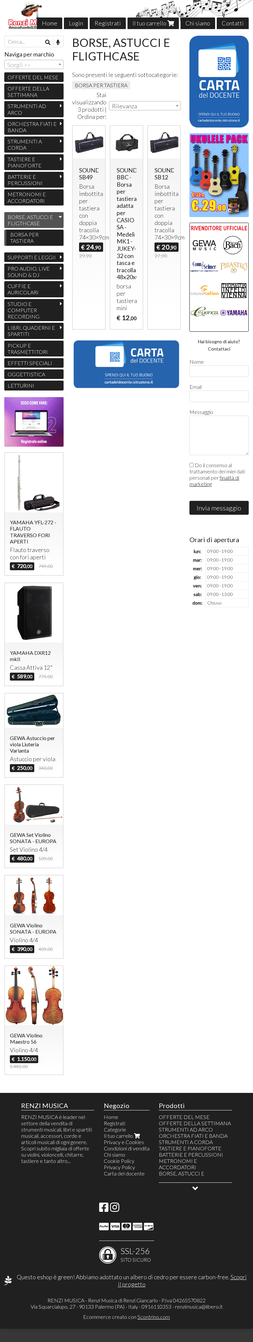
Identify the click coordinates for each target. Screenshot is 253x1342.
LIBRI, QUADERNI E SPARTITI (31, 330)
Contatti (233, 23)
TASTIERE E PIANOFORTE (25, 162)
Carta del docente (124, 1173)
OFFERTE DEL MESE (33, 77)
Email (195, 387)
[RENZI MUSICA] (126, 14)
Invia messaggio (219, 508)
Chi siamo (197, 23)
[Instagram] (114, 1209)
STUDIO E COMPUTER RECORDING (24, 310)
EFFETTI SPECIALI (30, 363)
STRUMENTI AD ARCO (27, 109)
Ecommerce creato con (126, 1317)
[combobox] (145, 105)
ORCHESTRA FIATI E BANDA (32, 127)
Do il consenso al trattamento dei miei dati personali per (217, 474)
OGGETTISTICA (26, 374)
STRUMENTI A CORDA (25, 144)
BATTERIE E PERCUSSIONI (25, 179)
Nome (196, 361)
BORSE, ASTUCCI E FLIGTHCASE (30, 220)
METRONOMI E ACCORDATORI (27, 197)
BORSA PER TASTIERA (101, 85)
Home (49, 23)
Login (76, 23)
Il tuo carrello (149, 23)
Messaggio (201, 412)
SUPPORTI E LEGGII (32, 257)
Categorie (115, 1129)
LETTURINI (21, 385)
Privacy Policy (119, 1167)
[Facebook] (103, 1209)
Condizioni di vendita (127, 1148)
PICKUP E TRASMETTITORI (28, 348)
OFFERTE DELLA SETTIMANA (28, 91)
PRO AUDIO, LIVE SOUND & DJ (29, 271)
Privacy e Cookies (124, 1142)
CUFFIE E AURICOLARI (23, 289)
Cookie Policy (119, 1161)
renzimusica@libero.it (199, 1306)
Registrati (108, 23)
